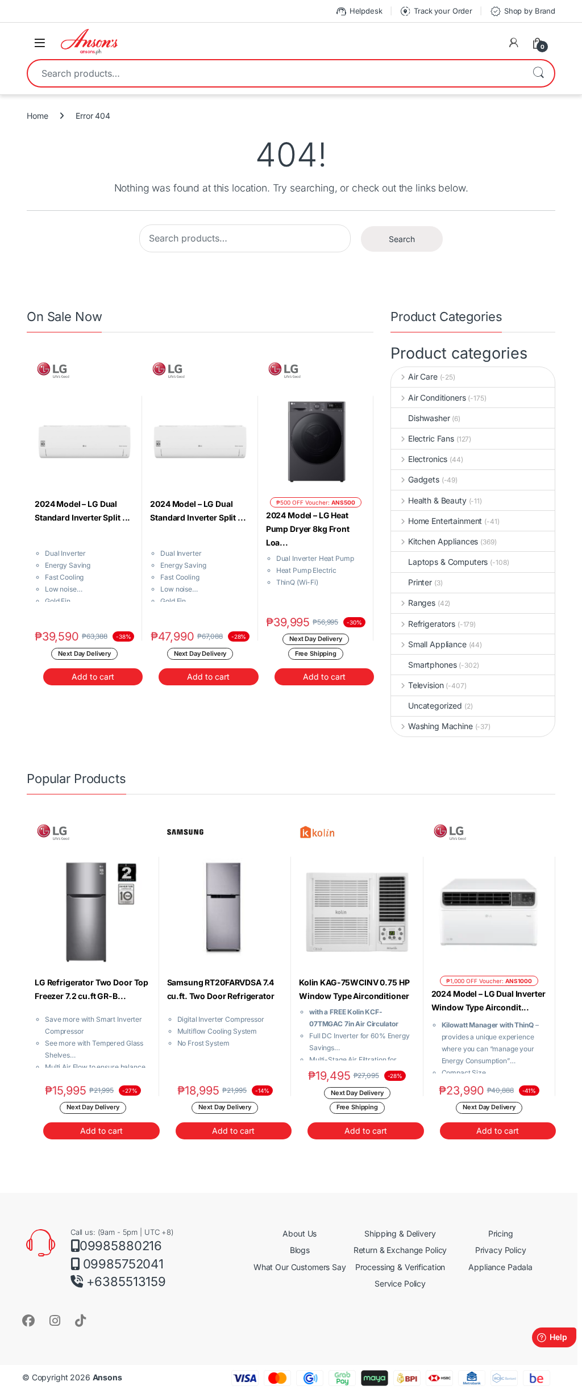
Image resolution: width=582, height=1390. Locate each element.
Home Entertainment (445, 521)
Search (538, 73)
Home (37, 115)
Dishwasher (429, 418)
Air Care (423, 376)
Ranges (421, 602)
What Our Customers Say (299, 1267)
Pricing (500, 1233)
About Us (299, 1233)
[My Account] (514, 42)
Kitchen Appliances (443, 541)
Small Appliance (437, 644)
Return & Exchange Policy (400, 1250)
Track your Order (435, 11)
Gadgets (423, 479)
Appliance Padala (500, 1267)
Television (425, 685)
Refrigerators (431, 624)
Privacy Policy (500, 1250)
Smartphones (432, 664)
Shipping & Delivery (399, 1233)
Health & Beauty (437, 500)
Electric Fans (431, 438)
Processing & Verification (400, 1267)
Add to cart (93, 676)
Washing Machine (440, 726)
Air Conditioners (437, 397)
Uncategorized (435, 705)
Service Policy (400, 1283)
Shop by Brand (522, 11)
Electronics (427, 459)
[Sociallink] (28, 1320)
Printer (420, 582)
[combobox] (275, 73)
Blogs (300, 1250)
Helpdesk (359, 11)
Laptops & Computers (448, 562)
